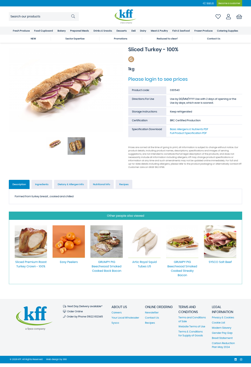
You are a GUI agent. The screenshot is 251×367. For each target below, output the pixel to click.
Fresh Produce (21, 30)
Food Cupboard (43, 30)
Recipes (150, 323)
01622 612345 (95, 316)
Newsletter (152, 312)
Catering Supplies (227, 30)
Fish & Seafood (181, 30)
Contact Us (213, 38)
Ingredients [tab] (42, 184)
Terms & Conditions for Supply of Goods (190, 333)
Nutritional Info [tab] (101, 184)
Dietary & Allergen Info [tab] (71, 184)
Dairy (143, 30)
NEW (33, 38)
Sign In (210, 3)
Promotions (120, 38)
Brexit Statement (222, 338)
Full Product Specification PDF (188, 133)
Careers (117, 312)
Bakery (62, 30)
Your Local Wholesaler (125, 317)
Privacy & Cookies (223, 317)
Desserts (121, 30)
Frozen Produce (203, 30)
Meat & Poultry (159, 30)
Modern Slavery (221, 328)
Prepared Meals (79, 30)
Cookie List (218, 322)
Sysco (115, 323)
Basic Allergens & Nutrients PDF (189, 129)
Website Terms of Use (191, 326)
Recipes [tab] (124, 184)
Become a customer (229, 3)
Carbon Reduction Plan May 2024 (223, 345)
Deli (133, 30)
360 (65, 359)
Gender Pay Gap (222, 333)
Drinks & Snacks (103, 30)
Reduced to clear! (167, 38)
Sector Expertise (75, 38)
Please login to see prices (158, 79)
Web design (52, 359)
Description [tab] (19, 184)
